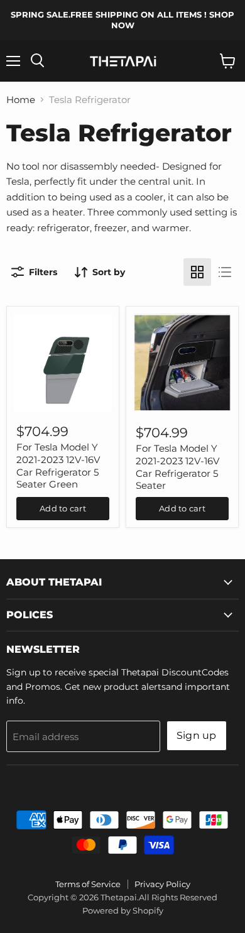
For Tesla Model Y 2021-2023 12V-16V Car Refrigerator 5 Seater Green (58, 465)
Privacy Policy (162, 884)
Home (20, 99)
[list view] (225, 272)
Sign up (197, 735)
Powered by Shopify (122, 910)
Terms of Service (88, 884)
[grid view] (197, 272)
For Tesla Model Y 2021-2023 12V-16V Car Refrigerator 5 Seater (177, 466)
